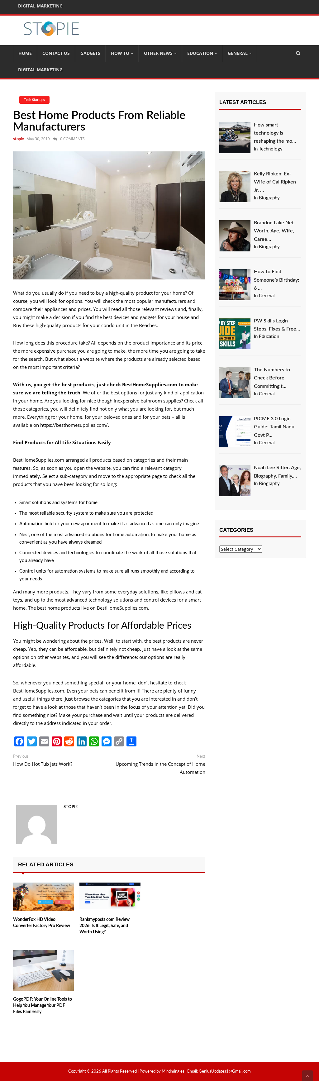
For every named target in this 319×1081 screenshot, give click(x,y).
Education (200, 53)
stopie (18, 139)
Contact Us (56, 53)
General (238, 53)
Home (25, 53)
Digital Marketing (40, 70)
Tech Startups (34, 100)
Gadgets (90, 53)
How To (121, 53)
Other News (159, 53)
